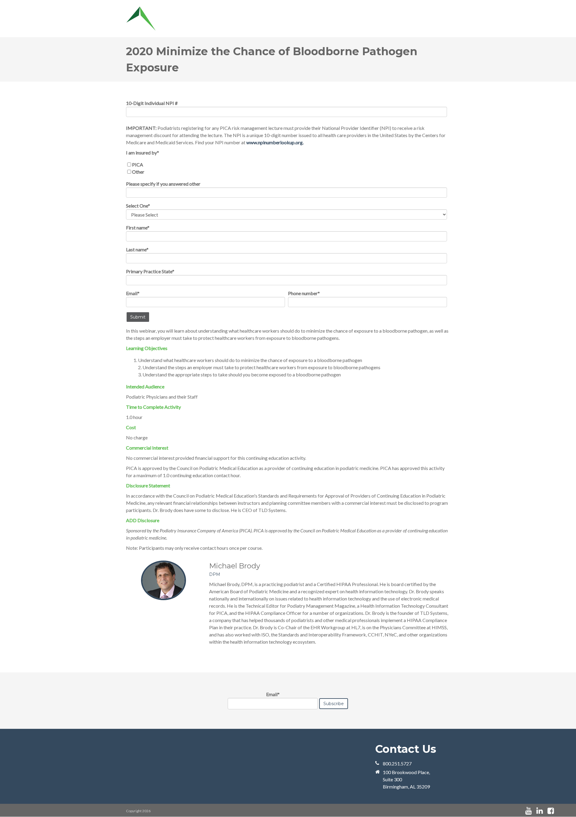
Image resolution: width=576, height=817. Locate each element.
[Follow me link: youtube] (528, 811)
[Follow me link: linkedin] (539, 811)
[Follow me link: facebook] (550, 811)
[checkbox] (286, 168)
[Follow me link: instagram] (558, 811)
